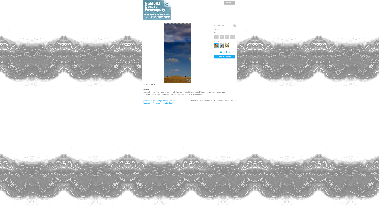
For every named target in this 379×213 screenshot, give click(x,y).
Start (171, 103)
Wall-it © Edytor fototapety (157, 10)
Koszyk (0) (229, 3)
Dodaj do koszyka (224, 57)
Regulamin (147, 103)
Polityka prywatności (160, 103)
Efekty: (216, 41)
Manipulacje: (218, 33)
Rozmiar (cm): (219, 25)
